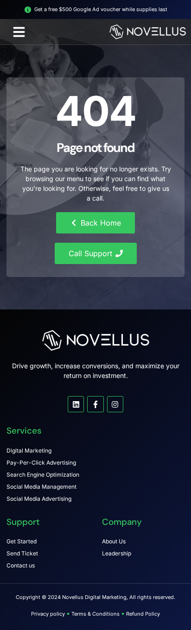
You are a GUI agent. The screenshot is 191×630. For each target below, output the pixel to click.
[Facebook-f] (95, 404)
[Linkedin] (76, 404)
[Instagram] (115, 404)
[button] (19, 32)
